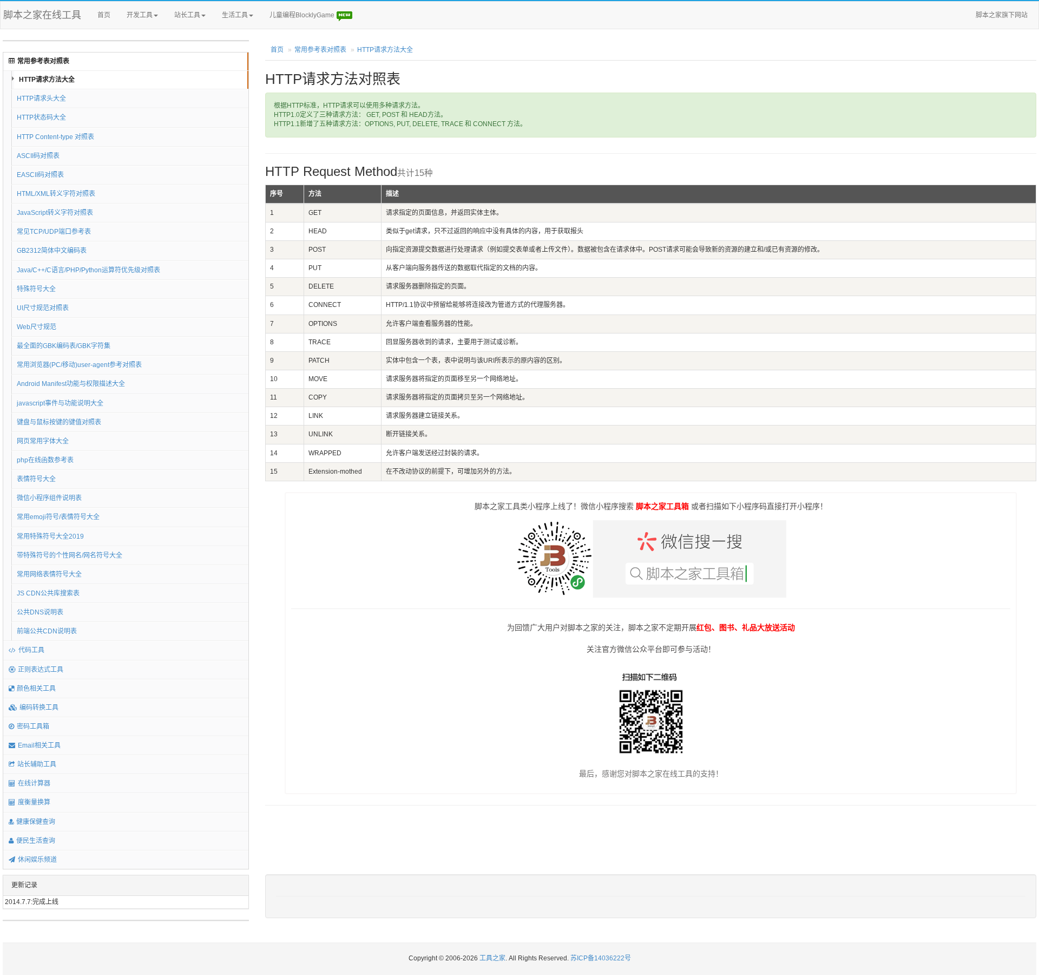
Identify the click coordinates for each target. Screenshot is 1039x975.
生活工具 (235, 15)
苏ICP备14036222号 (600, 958)
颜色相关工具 (36, 688)
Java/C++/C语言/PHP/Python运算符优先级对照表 (88, 270)
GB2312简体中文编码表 (52, 250)
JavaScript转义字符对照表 (55, 213)
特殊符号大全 (36, 289)
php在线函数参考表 (45, 460)
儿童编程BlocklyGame (302, 15)
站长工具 (187, 15)
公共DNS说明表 (40, 612)
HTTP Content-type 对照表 (55, 137)
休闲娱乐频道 (37, 859)
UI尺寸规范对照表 (43, 308)
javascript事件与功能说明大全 (60, 403)
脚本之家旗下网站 (1002, 15)
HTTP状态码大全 (41, 117)
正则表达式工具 (40, 669)
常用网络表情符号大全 (49, 574)
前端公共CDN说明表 (47, 631)
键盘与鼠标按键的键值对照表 (59, 422)
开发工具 (140, 15)
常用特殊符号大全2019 (50, 536)
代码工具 (31, 650)
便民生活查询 (35, 841)
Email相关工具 (39, 745)
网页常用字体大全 (43, 441)
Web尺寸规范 (36, 327)
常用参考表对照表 (43, 61)
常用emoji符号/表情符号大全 (58, 517)
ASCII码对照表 (38, 156)
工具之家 (492, 958)
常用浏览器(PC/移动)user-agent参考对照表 (79, 365)
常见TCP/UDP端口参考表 (54, 231)
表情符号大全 (36, 479)
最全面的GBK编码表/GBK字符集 (63, 346)
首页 (103, 15)
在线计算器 (34, 783)
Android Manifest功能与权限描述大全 (71, 384)
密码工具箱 (33, 726)
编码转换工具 (38, 707)
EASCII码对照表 (40, 175)
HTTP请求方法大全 (47, 79)
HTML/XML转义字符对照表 (56, 194)
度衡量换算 (34, 802)
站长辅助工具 (36, 764)
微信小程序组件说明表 (49, 498)
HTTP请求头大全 (41, 98)
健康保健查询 (35, 822)
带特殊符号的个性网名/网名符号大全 (69, 555)
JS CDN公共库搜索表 (48, 593)
